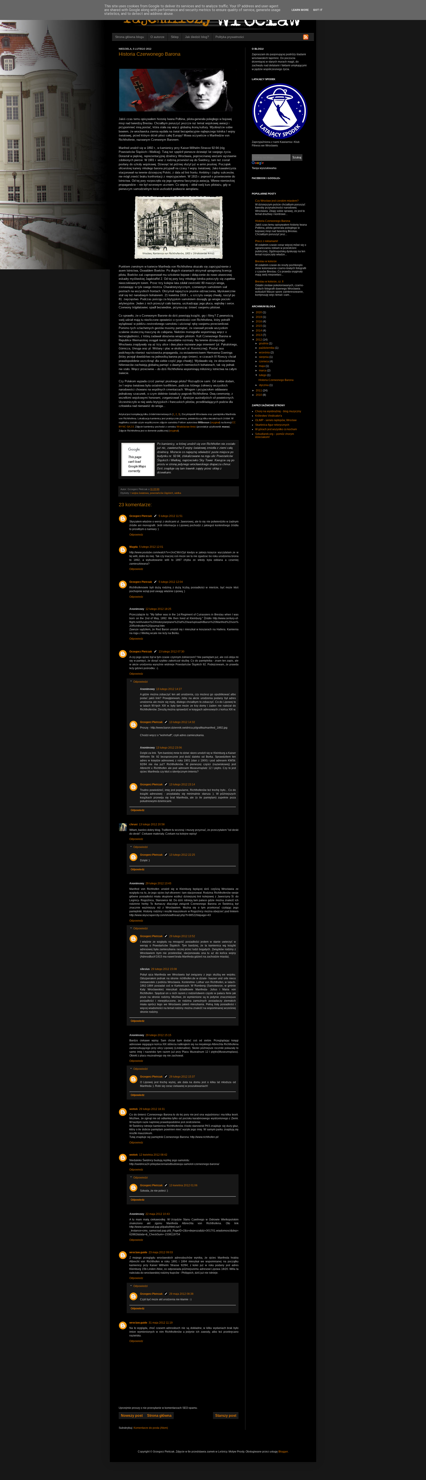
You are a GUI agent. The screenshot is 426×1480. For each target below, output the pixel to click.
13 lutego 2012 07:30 (171, 651)
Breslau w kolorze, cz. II (269, 281)
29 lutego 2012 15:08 (164, 969)
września (264, 352)
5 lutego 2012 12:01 (151, 546)
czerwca (264, 361)
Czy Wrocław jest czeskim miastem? (277, 200)
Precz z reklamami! (266, 241)
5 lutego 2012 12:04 (171, 581)
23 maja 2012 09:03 (161, 1252)
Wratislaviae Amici (186, 426)
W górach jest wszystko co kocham (276, 429)
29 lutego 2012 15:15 (158, 1035)
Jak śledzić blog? (197, 37)
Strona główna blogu (129, 37)
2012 (259, 339)
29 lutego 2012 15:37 (182, 1076)
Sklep (175, 37)
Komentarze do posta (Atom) (151, 1427)
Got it (318, 10)
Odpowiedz (136, 534)
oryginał (215, 422)
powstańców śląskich (161, 493)
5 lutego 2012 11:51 (171, 516)
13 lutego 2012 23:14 (182, 784)
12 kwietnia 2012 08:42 (153, 1154)
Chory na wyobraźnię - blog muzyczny (278, 411)
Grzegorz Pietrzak (140, 516)
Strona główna (159, 1415)
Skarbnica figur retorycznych (272, 424)
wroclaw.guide (138, 1252)
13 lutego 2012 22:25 (182, 854)
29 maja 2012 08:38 (181, 1293)
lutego (263, 375)
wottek (133, 1109)
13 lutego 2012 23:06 (169, 747)
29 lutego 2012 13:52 (182, 936)
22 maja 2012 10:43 (158, 1214)
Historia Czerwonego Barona (272, 221)
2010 (259, 394)
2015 (259, 325)
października (267, 347)
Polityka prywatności (229, 37)
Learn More (300, 10)
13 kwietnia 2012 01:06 (183, 1185)
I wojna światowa (139, 493)
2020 (259, 312)
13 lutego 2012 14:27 (169, 689)
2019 (259, 317)
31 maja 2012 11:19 (161, 1322)
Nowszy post (132, 1415)
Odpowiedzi (140, 681)
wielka (177, 493)
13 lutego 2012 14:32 (182, 722)
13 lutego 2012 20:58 (152, 824)
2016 (259, 321)
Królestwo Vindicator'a (268, 415)
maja (262, 366)
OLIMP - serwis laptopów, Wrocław (276, 420)
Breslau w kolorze (266, 261)
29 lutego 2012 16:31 (152, 1109)
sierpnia (264, 357)
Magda (133, 546)
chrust (133, 824)
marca (263, 370)
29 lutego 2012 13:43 (158, 883)
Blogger (283, 1451)
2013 (259, 335)
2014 (259, 330)
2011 (259, 390)
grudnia (264, 343)
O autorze (157, 37)
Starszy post (225, 1415)
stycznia (264, 385)
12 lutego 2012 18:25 (158, 609)
